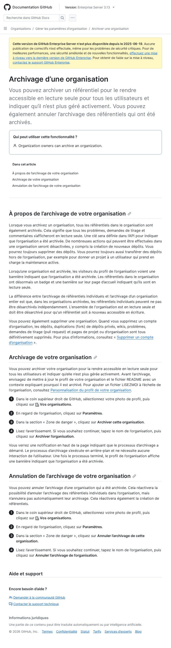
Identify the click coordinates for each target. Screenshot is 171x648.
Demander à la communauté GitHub (39, 597)
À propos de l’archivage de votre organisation (67, 213)
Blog (138, 631)
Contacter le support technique (36, 604)
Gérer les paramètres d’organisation (61, 28)
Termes (47, 631)
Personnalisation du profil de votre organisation (91, 390)
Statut (85, 631)
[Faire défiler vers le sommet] (161, 638)
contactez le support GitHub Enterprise (41, 62)
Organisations (21, 28)
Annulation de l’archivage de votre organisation (70, 476)
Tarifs (97, 631)
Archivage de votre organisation (50, 357)
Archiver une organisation (110, 28)
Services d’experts (118, 631)
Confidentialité (66, 631)
